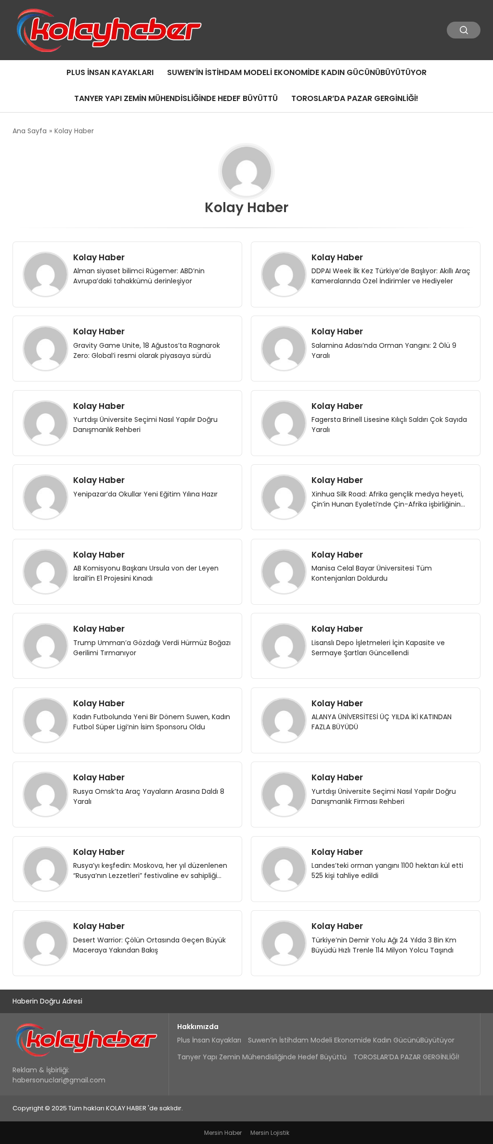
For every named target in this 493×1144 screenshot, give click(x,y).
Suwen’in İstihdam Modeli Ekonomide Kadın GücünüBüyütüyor (297, 72)
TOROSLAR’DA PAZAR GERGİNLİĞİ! (354, 98)
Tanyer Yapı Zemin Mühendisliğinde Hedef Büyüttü (176, 98)
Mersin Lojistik (269, 1133)
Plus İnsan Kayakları (110, 72)
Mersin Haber (223, 1133)
